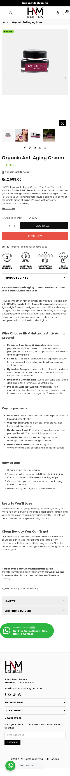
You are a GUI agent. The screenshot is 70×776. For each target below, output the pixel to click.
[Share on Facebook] (25, 147)
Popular (8, 31)
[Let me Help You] (10, 766)
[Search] (11, 13)
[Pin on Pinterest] (30, 147)
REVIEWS (10, 601)
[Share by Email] (45, 147)
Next (65, 78)
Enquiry (32, 218)
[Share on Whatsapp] (40, 147)
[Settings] (57, 13)
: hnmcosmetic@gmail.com (27, 688)
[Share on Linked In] (35, 147)
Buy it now (35, 236)
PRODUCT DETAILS (16, 277)
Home (5, 22)
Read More (8, 208)
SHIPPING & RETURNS (18, 611)
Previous (4, 78)
